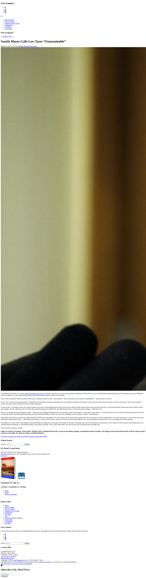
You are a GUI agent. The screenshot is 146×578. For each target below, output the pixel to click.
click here (4, 456)
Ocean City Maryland (25, 564)
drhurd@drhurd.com (7, 558)
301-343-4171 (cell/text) (8, 556)
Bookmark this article (30, 46)
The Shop (8, 27)
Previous (4, 36)
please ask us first (44, 562)
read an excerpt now (7, 454)
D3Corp (15, 564)
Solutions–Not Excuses (12, 23)
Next (11, 36)
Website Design (6, 564)
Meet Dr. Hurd (9, 20)
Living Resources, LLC (20, 560)
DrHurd (20, 46)
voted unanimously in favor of (34, 393)
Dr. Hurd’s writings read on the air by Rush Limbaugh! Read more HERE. (24, 436)
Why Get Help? (10, 21)
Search (3, 444)
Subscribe (4, 576)
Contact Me (8, 29)
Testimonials (9, 25)
